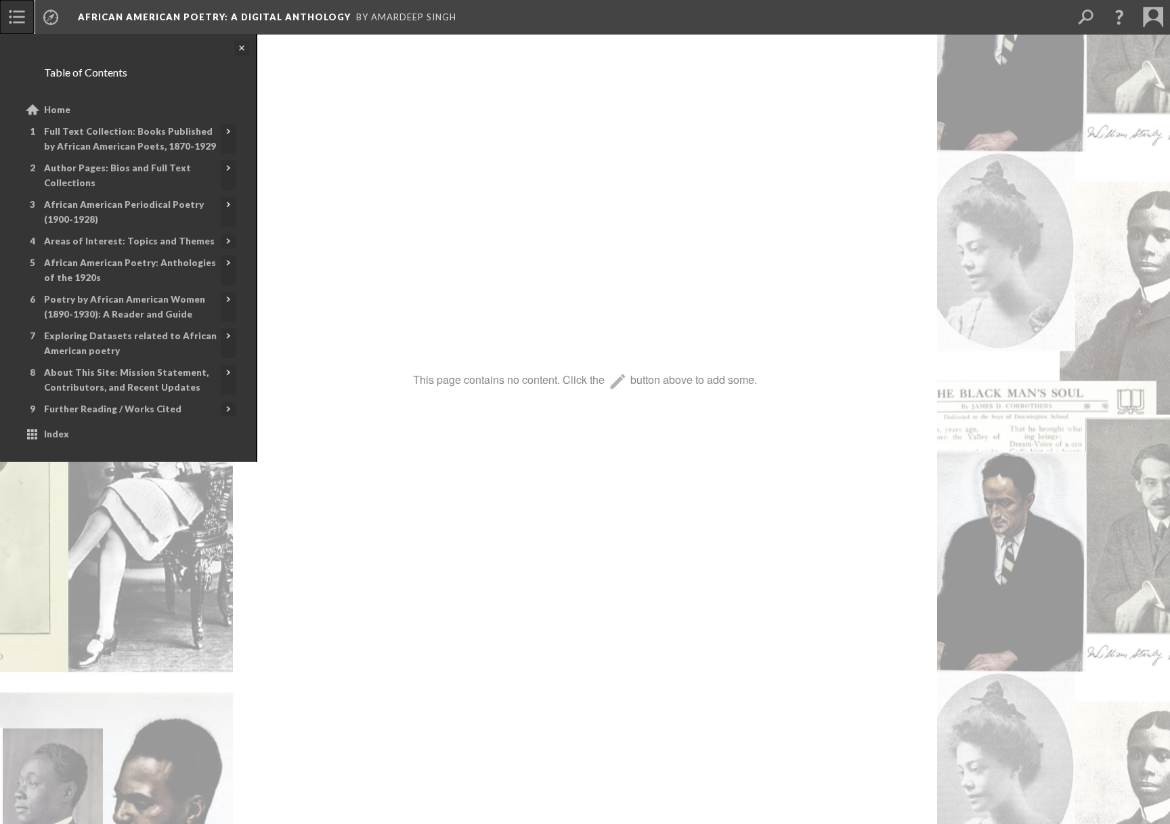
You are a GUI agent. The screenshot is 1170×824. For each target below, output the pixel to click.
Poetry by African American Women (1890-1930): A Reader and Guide (124, 307)
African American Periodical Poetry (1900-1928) (124, 212)
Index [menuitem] (56, 434)
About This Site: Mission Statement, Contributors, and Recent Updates (126, 380)
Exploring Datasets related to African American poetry (130, 343)
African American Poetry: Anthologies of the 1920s (130, 270)
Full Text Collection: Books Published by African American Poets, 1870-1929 (130, 139)
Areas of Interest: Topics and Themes (129, 241)
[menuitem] (17, 17)
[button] (1119, 17)
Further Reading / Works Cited (112, 409)
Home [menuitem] (57, 109)
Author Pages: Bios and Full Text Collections (117, 175)
